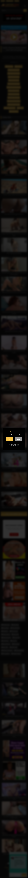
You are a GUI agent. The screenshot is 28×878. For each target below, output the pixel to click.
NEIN (18, 439)
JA (10, 439)
